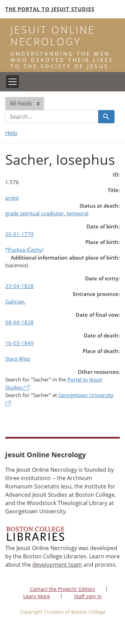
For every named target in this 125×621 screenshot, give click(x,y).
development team (57, 564)
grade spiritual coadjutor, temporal (47, 213)
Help (11, 133)
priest (12, 197)
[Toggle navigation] (12, 82)
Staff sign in (88, 596)
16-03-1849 (19, 343)
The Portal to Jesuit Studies (49, 9)
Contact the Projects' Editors (62, 589)
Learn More (36, 596)
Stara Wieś (17, 358)
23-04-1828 (19, 285)
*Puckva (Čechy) (24, 249)
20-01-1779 (19, 234)
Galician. (15, 301)
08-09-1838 (19, 322)
